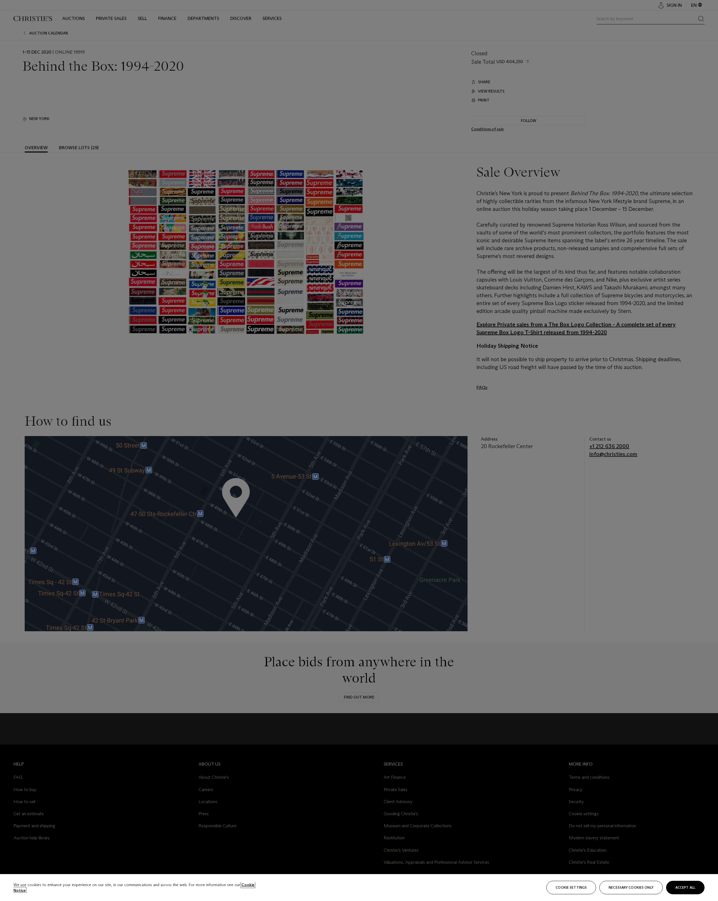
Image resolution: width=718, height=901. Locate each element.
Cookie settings (571, 887)
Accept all (685, 887)
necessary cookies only (631, 887)
